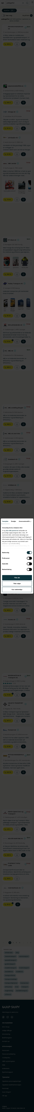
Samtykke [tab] (5, 521)
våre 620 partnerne (12, 530)
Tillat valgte (17, 583)
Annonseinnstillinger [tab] (25, 521)
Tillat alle (17, 577)
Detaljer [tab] (13, 521)
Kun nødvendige (17, 589)
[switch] (29, 558)
